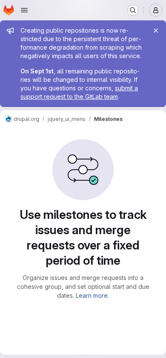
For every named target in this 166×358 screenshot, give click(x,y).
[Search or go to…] (133, 10)
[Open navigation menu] (24, 10)
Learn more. (92, 295)
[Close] (156, 30)
